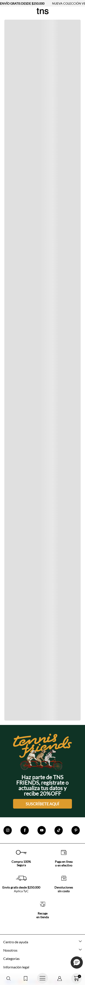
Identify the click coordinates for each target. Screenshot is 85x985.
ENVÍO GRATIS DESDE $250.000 (22, 3)
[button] (8, 978)
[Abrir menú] (42, 978)
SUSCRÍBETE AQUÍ (42, 803)
